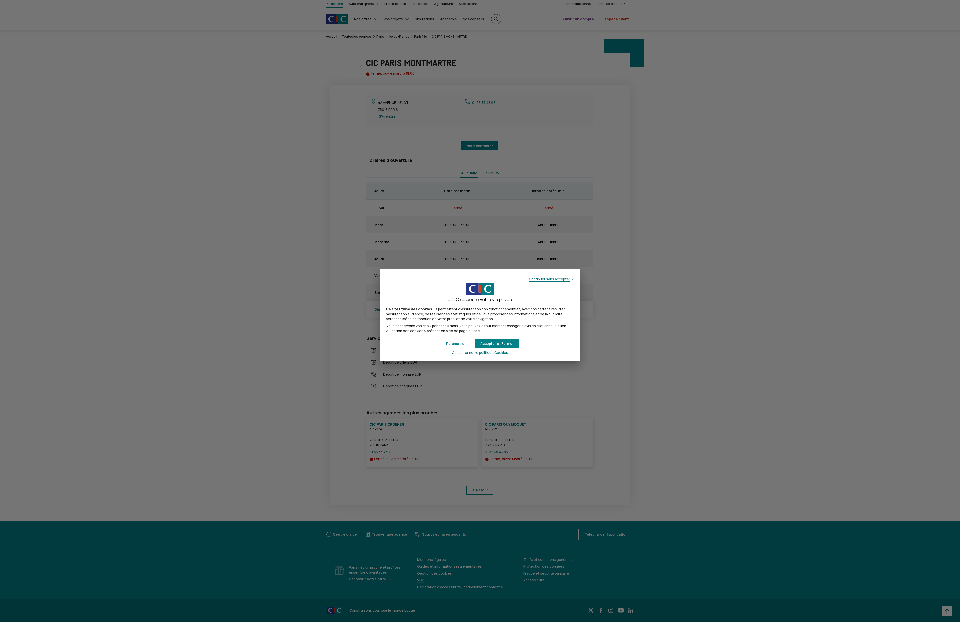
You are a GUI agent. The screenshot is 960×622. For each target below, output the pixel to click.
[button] (497, 343)
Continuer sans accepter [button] (549, 279)
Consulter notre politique (480, 352)
